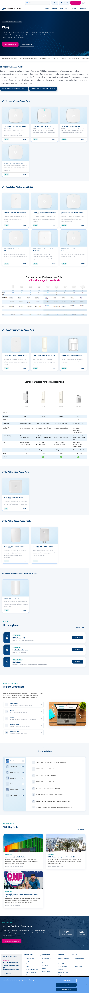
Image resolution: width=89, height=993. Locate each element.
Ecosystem (61, 961)
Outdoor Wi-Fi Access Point (28, 58)
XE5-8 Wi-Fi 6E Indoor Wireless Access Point (71, 249)
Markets (54, 8)
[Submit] (27, 3)
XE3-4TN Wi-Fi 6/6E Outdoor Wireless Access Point (71, 356)
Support (74, 8)
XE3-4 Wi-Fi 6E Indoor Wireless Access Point (14, 249)
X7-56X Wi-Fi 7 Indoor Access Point (13, 163)
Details (24, 139)
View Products (9, 44)
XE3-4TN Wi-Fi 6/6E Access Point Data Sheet (48, 788)
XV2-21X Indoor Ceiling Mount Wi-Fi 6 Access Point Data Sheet (53, 801)
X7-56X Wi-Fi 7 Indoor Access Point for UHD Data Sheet (51, 762)
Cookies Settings (66, 980)
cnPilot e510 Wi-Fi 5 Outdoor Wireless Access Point (14, 547)
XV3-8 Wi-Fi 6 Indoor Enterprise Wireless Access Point (44, 249)
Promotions (78, 964)
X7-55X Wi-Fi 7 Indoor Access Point (70, 126)
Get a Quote (75, 3)
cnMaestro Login (64, 3)
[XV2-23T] (26, 403)
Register (77, 637)
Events (56, 58)
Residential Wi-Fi (45, 58)
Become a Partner (79, 958)
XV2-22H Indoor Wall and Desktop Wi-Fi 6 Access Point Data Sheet (54, 807)
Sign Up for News (63, 972)
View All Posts (80, 829)
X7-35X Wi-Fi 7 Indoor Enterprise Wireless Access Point (15, 127)
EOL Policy (45, 966)
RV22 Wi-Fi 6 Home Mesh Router (13, 599)
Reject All (66, 985)
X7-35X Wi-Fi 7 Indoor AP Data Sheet (46, 782)
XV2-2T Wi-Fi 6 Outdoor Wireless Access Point (44, 356)
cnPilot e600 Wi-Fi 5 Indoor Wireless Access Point (13, 498)
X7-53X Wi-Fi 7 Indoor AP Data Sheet (46, 769)
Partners (55, 3)
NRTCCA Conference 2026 (10, 962)
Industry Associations (32, 969)
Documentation (27, 44)
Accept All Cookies (66, 989)
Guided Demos (46, 971)
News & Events (64, 8)
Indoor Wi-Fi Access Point (9, 58)
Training (63, 58)
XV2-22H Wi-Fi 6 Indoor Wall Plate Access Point (15, 213)
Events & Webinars (63, 964)
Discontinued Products (45, 962)
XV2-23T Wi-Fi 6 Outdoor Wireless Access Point (15, 356)
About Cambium (30, 958)
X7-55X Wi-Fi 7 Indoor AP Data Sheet (46, 775)
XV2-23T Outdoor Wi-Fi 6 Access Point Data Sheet (49, 795)
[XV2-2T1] (61, 403)
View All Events (80, 627)
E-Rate (44, 968)
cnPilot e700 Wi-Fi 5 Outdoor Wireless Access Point (43, 547)
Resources (83, 8)
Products (46, 8)
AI (85, 3)
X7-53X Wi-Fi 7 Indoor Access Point (42, 126)
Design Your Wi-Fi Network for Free (13, 88)
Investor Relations (31, 972)
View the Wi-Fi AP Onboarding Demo (42, 88)
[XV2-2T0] (43, 403)
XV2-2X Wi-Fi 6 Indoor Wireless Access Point (72, 213)
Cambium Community (64, 958)
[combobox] (37, 3)
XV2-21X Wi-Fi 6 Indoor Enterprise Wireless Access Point (44, 213)
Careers (28, 966)
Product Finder (46, 974)
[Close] (86, 984)
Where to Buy (78, 966)
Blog (27, 961)
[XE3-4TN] (78, 403)
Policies (28, 975)
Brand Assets (29, 964)
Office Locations (62, 966)
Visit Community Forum (11, 941)
